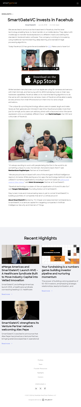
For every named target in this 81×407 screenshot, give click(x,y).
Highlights (40, 373)
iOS (49, 46)
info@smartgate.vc (40, 384)
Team (40, 364)
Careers (40, 377)
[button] (77, 3)
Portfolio (40, 360)
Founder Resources (40, 368)
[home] (10, 3)
